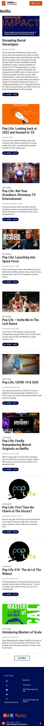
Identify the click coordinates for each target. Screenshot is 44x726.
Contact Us (27, 685)
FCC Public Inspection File (30, 690)
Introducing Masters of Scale (22, 632)
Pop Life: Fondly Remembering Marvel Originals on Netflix (16, 445)
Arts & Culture (6, 188)
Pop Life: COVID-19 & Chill (20, 382)
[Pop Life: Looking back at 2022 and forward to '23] (20, 114)
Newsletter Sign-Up (11, 702)
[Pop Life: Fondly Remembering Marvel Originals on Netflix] (20, 423)
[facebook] (7, 685)
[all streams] (41, 723)
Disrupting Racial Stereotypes (14, 42)
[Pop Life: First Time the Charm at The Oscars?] (20, 489)
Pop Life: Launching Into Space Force (18, 259)
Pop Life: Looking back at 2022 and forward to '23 (19, 130)
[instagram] (7, 681)
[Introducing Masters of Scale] (20, 614)
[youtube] (7, 690)
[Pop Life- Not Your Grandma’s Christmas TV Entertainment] (20, 173)
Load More (22, 658)
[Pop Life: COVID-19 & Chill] (20, 364)
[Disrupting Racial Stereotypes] (20, 26)
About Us (26, 680)
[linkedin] (7, 694)
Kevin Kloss (5, 204)
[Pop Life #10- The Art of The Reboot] (20, 551)
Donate (37, 3)
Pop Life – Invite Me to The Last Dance (20, 322)
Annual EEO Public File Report (31, 701)
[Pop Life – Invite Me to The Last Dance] (20, 302)
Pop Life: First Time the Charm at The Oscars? (18, 509)
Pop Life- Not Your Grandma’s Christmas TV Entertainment (19, 195)
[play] (3, 723)
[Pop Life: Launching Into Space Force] (20, 239)
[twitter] (7, 699)
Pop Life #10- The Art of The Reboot (21, 572)
